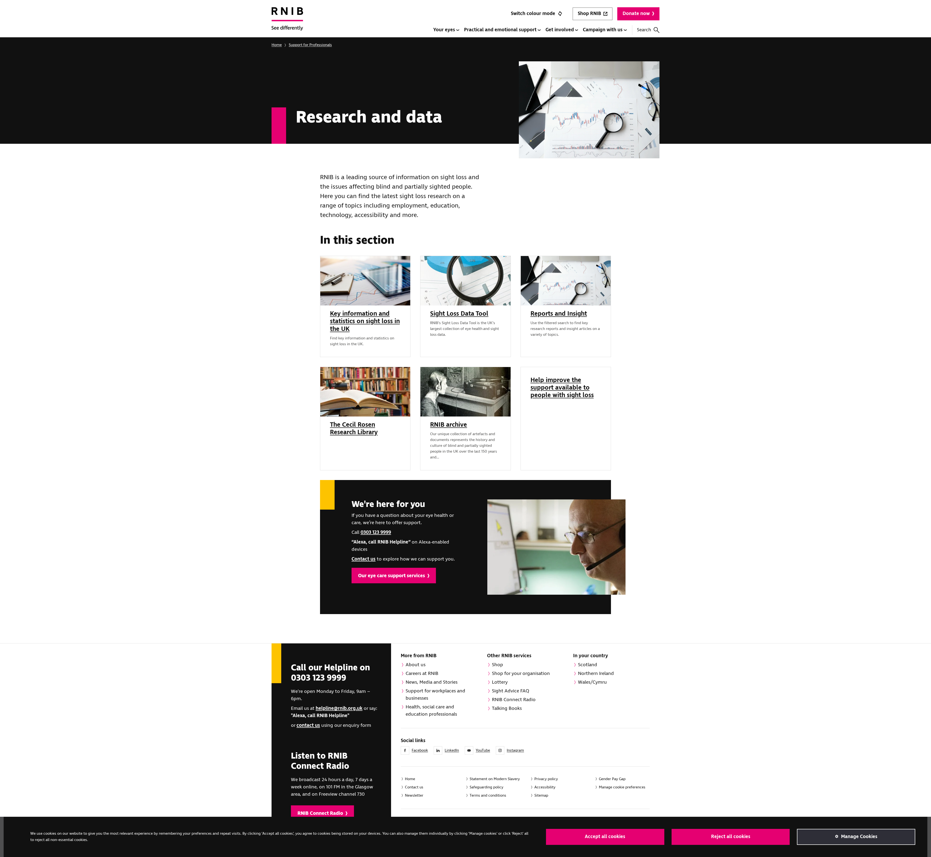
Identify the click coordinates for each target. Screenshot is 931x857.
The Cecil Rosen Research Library (354, 429)
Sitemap (541, 795)
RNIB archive (448, 425)
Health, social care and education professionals (431, 711)
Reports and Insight (558, 314)
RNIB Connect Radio (320, 813)
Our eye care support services (391, 576)
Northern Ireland (596, 673)
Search (644, 30)
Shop (497, 665)
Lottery (500, 682)
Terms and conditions (488, 795)
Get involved (560, 30)
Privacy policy (546, 779)
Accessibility (544, 787)
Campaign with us (603, 30)
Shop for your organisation (521, 673)
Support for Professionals (310, 45)
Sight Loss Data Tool (459, 314)
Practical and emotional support (501, 30)
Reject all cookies (730, 836)
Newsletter (414, 795)
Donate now (636, 13)
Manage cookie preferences (622, 787)
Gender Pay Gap (612, 779)
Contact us (364, 559)
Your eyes (444, 30)
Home (277, 45)
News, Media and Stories (431, 682)
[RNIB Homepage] (287, 22)
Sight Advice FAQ (510, 691)
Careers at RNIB (422, 673)
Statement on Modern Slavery (495, 779)
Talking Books (507, 708)
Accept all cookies (605, 836)
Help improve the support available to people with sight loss (562, 388)
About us (415, 665)
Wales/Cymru (592, 682)
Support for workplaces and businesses (435, 695)
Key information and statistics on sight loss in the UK (365, 321)
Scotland (587, 665)
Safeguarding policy (486, 787)
